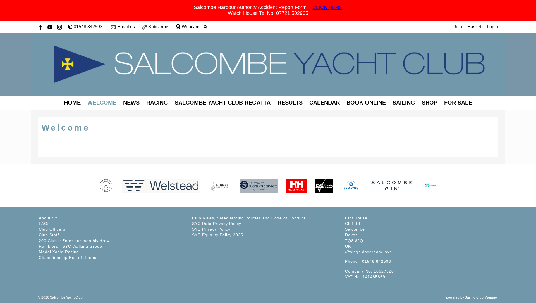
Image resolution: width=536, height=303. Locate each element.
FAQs (44, 223)
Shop (429, 103)
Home (72, 103)
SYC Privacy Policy (211, 229)
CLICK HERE (327, 7)
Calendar (324, 103)
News (131, 103)
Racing (157, 103)
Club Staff (49, 235)
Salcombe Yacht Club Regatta (223, 103)
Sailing (404, 103)
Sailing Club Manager (481, 297)
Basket (474, 26)
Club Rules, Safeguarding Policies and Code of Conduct (248, 218)
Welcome (101, 103)
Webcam (190, 26)
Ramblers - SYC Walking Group (70, 246)
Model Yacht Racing (59, 252)
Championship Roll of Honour (68, 257)
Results (290, 103)
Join (458, 26)
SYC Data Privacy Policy (216, 223)
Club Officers (52, 229)
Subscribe (158, 26)
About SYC (50, 218)
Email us (126, 26)
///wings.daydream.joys (368, 252)
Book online (366, 103)
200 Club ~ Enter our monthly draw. (75, 240)
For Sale (458, 103)
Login (492, 26)
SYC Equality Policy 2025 (217, 235)
